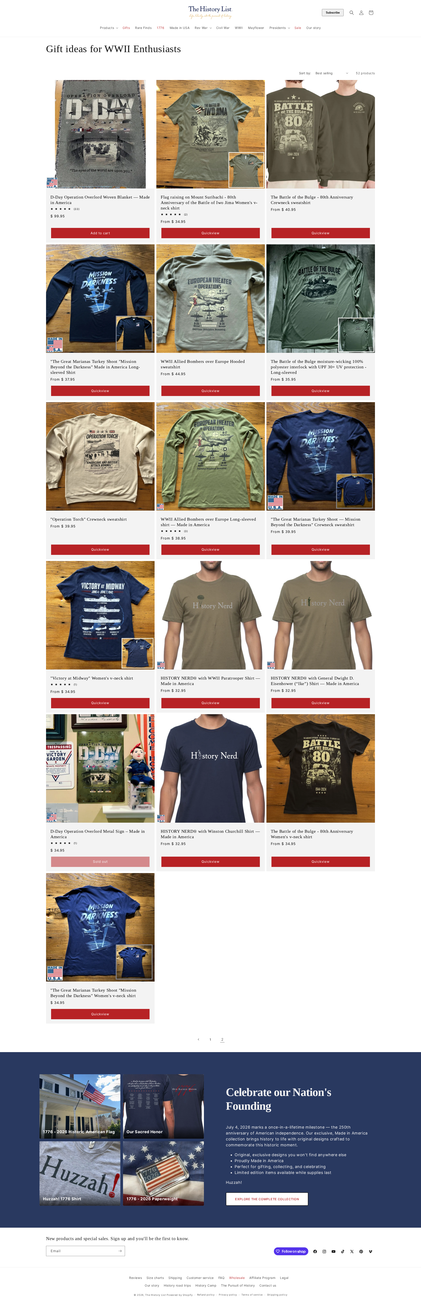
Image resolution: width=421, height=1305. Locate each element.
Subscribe (333, 12)
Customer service (200, 1278)
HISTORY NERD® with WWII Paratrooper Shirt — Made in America (210, 680)
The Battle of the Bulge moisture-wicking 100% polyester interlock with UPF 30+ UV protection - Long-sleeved (319, 367)
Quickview (210, 233)
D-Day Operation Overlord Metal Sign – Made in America (97, 834)
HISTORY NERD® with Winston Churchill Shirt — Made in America (210, 834)
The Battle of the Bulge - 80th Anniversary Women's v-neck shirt (312, 834)
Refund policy (206, 1294)
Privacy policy (228, 1294)
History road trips (177, 1285)
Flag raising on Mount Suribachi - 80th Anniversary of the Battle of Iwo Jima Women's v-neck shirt (209, 202)
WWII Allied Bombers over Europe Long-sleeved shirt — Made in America (208, 522)
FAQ (221, 1278)
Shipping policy (277, 1294)
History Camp (205, 1285)
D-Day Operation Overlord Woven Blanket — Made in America (100, 199)
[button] (108, 27)
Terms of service (252, 1294)
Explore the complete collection (267, 1199)
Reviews (135, 1278)
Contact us (267, 1285)
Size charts (155, 1278)
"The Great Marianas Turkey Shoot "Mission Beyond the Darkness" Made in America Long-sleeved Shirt (95, 367)
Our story (152, 1285)
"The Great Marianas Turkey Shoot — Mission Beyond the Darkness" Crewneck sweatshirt (315, 522)
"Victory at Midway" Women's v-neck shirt (91, 677)
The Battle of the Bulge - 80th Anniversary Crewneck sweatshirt (312, 199)
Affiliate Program (262, 1278)
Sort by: (305, 73)
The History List (155, 1294)
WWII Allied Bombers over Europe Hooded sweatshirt (203, 364)
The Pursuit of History (238, 1285)
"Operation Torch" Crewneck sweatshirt (88, 519)
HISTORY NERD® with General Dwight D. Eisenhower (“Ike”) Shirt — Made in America (315, 680)
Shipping (175, 1278)
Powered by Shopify (180, 1294)
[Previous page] (198, 1039)
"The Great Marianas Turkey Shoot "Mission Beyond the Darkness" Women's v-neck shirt (93, 993)
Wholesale (237, 1278)
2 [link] (222, 1039)
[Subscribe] (120, 1251)
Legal (284, 1278)
